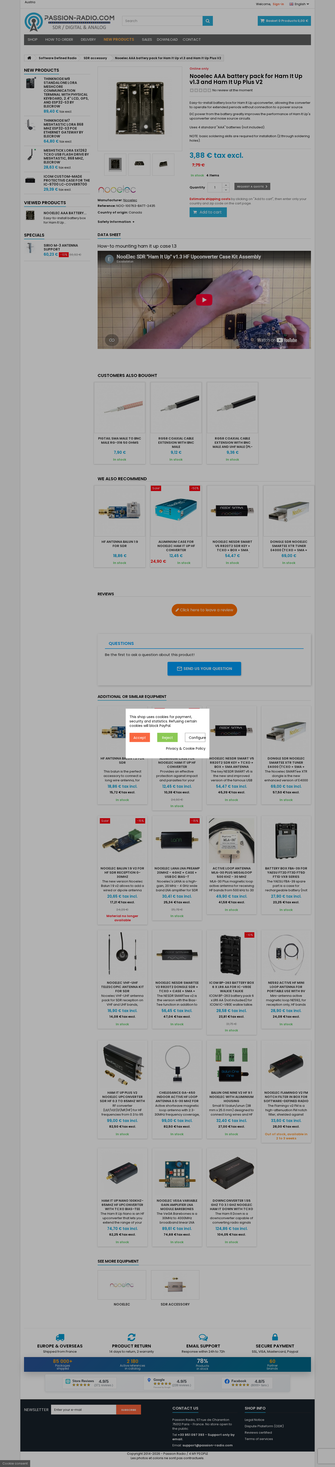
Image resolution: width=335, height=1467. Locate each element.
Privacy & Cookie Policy (186, 749)
